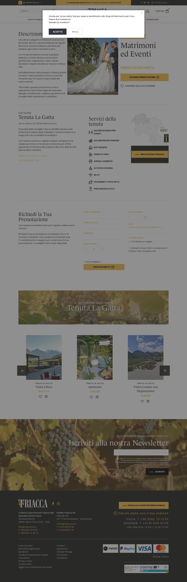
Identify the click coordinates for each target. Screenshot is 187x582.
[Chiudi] (142, 13)
